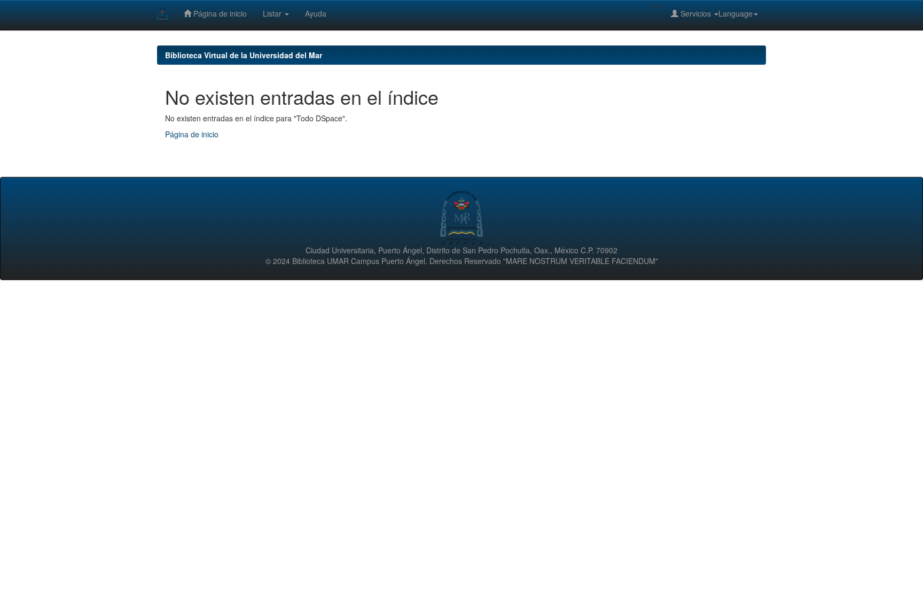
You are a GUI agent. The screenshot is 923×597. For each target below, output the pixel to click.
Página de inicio (219, 13)
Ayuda (315, 13)
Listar (273, 13)
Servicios (695, 13)
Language (735, 13)
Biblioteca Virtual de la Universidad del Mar (243, 55)
